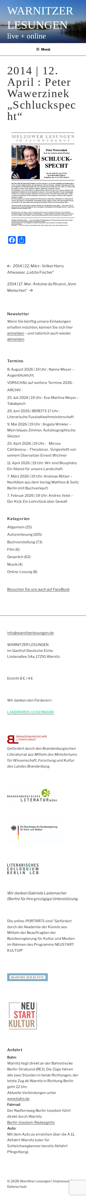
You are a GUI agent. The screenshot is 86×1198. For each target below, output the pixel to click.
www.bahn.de (18, 1099)
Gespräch (15, 557)
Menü (45, 49)
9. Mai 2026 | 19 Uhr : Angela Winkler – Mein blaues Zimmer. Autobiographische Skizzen (41, 430)
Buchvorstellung (21, 542)
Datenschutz (17, 1186)
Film (11, 549)
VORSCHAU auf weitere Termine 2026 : (40, 383)
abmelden (15, 339)
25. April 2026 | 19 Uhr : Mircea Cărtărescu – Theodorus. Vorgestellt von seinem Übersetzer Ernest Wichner (41, 449)
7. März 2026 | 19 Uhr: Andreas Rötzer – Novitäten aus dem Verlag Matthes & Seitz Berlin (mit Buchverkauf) (43, 482)
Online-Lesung (19, 572)
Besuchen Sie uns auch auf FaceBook (38, 589)
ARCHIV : (14, 390)
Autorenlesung (20, 534)
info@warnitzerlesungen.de (30, 633)
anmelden (15, 333)
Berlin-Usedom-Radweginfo (31, 1122)
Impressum (61, 1181)
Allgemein (16, 527)
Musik (12, 564)
